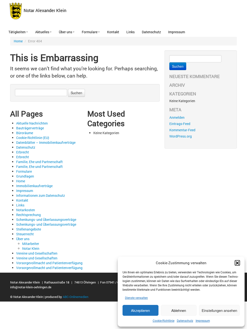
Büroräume (24, 133)
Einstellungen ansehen (219, 310)
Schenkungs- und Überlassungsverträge (46, 219)
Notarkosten (25, 210)
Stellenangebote (28, 229)
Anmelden (177, 117)
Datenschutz (185, 320)
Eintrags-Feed (179, 123)
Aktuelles (42, 32)
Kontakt (113, 32)
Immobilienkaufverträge (34, 186)
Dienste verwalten (136, 298)
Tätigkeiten (17, 32)
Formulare (89, 32)
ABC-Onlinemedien (75, 297)
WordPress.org (180, 136)
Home (18, 41)
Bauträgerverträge (30, 128)
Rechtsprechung (28, 214)
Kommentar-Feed (182, 130)
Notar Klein (30, 248)
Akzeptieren (140, 310)
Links (130, 32)
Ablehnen (178, 310)
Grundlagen (25, 176)
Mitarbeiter (30, 243)
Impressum (203, 320)
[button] (237, 262)
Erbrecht (22, 152)
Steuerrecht (25, 234)
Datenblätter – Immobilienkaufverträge (45, 142)
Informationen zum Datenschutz (40, 195)
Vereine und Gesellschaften (36, 253)
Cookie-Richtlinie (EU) (32, 137)
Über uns (65, 32)
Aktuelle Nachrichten (32, 123)
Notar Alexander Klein (44, 10)
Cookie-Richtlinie (163, 320)
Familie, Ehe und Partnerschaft (39, 161)
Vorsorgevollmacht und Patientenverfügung (49, 263)
